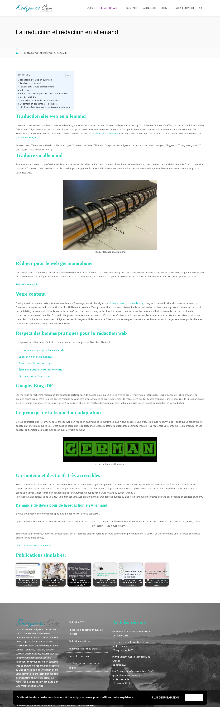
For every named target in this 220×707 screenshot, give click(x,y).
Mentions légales (66, 705)
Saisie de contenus (79, 656)
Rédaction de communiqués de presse (86, 632)
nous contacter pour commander (33, 545)
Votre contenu (26, 90)
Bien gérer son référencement (35, 376)
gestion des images (26, 137)
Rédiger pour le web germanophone (37, 87)
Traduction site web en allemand (36, 80)
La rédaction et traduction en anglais (84, 665)
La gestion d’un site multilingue (36, 357)
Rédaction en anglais (27, 284)
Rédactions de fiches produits (85, 648)
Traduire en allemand (30, 83)
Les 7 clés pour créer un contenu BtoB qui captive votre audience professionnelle (132, 675)
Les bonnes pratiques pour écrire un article (41, 350)
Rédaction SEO (76, 622)
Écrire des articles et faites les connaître (40, 369)
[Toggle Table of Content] (66, 75)
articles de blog (135, 303)
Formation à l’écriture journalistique (131, 631)
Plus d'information (165, 697)
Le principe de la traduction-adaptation (39, 100)
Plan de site (49, 705)
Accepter (194, 697)
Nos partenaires (85, 705)
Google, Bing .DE (28, 97)
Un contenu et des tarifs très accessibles (39, 104)
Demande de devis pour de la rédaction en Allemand (47, 107)
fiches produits (117, 303)
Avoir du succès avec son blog (35, 363)
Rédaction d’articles (79, 641)
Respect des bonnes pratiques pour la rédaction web (45, 93)
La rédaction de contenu (105, 133)
